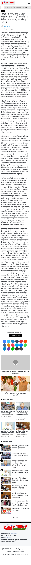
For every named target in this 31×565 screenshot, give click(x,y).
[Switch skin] (23, 3)
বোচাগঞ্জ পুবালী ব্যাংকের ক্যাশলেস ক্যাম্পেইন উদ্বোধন (20, 454)
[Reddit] (25, 341)
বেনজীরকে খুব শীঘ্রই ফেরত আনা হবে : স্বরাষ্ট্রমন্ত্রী (22, 432)
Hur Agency (21, 551)
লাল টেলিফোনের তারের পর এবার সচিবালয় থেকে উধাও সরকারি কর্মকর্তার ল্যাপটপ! (20, 503)
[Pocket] (13, 345)
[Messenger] (21, 345)
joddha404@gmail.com (11, 538)
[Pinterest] (21, 341)
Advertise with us (11, 554)
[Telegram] (4, 349)
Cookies (18, 554)
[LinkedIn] (13, 341)
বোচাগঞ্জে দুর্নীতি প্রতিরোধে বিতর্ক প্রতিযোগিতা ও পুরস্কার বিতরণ (20, 480)
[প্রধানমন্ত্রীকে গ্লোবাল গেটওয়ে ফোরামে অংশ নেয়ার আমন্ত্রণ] (8, 426)
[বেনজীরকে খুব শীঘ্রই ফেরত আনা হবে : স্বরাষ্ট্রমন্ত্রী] (23, 426)
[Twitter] (8, 341)
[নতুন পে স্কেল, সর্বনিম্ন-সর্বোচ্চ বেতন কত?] (6, 511)
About (4, 554)
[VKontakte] (4, 345)
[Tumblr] (17, 341)
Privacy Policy (15, 557)
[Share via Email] (17, 349)
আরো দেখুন (15, 517)
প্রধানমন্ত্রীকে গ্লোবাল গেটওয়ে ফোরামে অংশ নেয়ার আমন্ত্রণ (7, 432)
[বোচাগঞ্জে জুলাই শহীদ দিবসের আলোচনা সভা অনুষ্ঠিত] (8, 406)
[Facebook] (4, 341)
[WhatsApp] (25, 345)
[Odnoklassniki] (8, 345)
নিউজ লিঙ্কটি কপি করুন (15, 335)
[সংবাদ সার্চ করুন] (26, 3)
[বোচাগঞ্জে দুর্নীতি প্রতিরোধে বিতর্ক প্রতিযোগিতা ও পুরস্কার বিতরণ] (6, 480)
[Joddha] (8, 3)
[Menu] (29, 3)
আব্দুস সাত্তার (13, 533)
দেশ (3, 11)
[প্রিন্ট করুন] (21, 349)
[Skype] (17, 345)
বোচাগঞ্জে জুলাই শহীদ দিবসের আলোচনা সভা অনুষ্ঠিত (8, 412)
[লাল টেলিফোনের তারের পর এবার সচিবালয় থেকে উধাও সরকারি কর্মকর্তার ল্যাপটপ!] (6, 503)
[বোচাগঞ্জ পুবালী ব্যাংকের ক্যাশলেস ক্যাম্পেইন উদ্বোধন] (6, 455)
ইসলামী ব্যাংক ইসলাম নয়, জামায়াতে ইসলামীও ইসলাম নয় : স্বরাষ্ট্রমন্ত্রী (20, 495)
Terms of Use (24, 554)
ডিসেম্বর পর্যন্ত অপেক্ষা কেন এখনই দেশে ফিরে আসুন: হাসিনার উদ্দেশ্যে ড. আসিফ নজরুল (22, 413)
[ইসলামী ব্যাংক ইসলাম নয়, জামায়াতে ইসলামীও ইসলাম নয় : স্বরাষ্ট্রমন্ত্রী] (6, 495)
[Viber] (8, 349)
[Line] (13, 349)
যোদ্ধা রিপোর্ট (7, 26)
